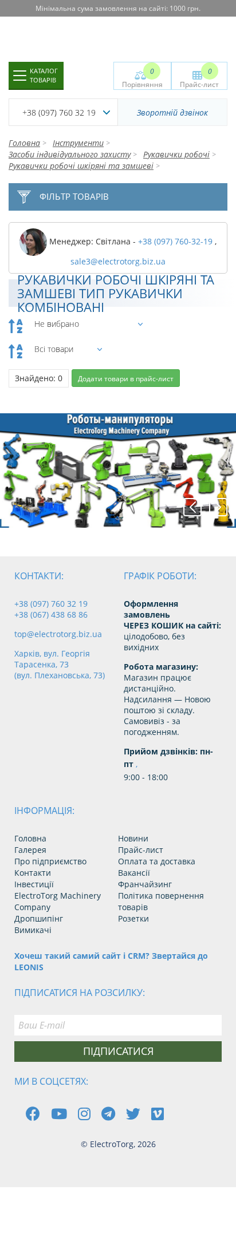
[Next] (218, 507)
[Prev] (192, 507)
